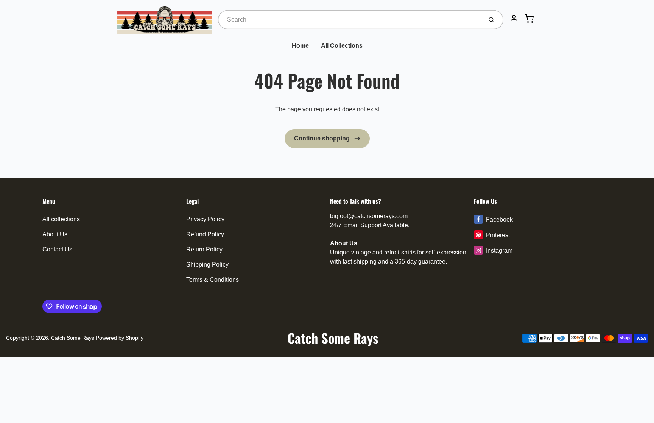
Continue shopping (322, 138)
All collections (61, 219)
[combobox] (349, 19)
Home (300, 45)
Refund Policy (205, 234)
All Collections (342, 45)
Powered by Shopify (119, 338)
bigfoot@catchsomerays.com (369, 216)
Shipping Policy (207, 264)
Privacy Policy (205, 219)
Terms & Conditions (212, 279)
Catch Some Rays (72, 338)
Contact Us (57, 249)
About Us (54, 234)
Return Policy (204, 249)
